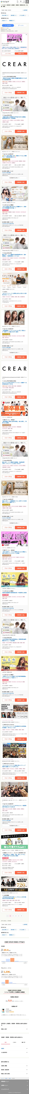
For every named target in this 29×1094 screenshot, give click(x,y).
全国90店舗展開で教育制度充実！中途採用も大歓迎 (14, 592)
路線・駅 (23, 1042)
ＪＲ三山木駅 (22, 15)
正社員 (4, 20)
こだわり (14, 1042)
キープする (8, 53)
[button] (14, 73)
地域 (5, 1042)
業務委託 (11, 20)
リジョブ (2, 1078)
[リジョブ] (5, 2)
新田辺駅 (14, 15)
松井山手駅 (5, 15)
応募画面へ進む (21, 53)
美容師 (6, 1078)
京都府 (10, 1078)
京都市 (2, 1048)
